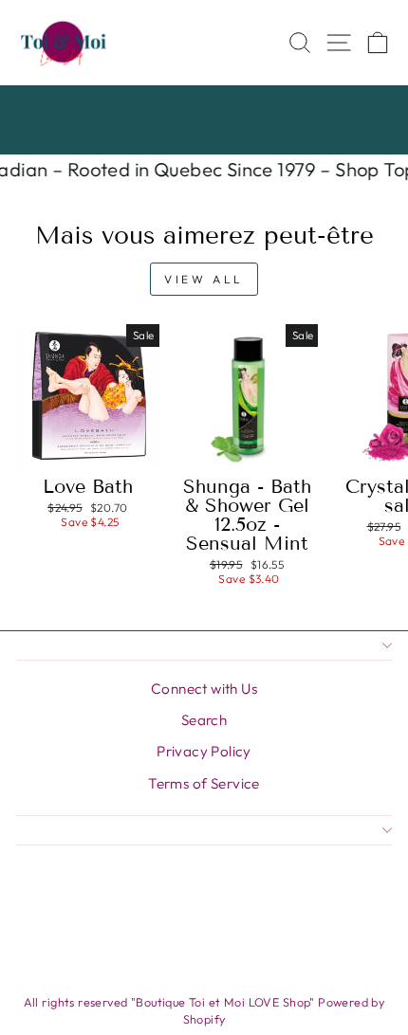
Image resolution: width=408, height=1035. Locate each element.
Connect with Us (204, 689)
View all (204, 279)
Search (204, 720)
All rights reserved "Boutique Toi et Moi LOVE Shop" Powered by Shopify (204, 1010)
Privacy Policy (204, 751)
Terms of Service (204, 783)
